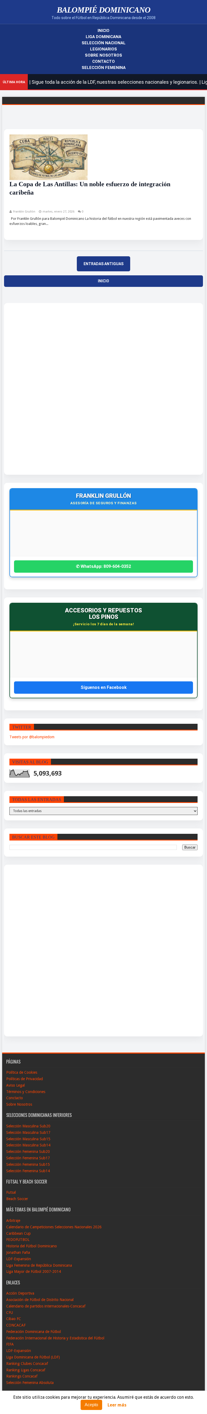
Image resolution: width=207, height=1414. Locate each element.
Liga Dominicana (103, 36)
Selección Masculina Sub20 (28, 1126)
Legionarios (103, 49)
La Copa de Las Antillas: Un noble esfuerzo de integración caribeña (89, 188)
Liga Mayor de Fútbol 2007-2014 (33, 1271)
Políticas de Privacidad (24, 1079)
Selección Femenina (104, 67)
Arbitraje (13, 1220)
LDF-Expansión (18, 1259)
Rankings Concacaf (21, 1376)
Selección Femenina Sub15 (28, 1164)
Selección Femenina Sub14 (28, 1171)
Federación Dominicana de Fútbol (33, 1331)
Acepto (91, 1404)
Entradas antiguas (103, 264)
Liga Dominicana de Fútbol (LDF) (33, 1357)
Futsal (11, 1192)
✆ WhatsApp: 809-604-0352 (103, 566)
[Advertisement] (29, 388)
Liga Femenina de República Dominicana (39, 1265)
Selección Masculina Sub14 (28, 1145)
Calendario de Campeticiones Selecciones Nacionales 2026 (54, 1227)
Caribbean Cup (18, 1233)
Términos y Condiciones (25, 1092)
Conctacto (14, 1098)
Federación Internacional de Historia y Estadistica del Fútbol (55, 1338)
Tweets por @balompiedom (31, 737)
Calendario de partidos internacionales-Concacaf (45, 1306)
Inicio (103, 30)
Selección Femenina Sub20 (28, 1151)
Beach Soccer (17, 1199)
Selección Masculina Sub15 (28, 1139)
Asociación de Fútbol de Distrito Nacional (40, 1300)
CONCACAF (16, 1325)
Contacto (103, 61)
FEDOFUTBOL (17, 1239)
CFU (9, 1312)
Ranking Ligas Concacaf (25, 1370)
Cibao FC (13, 1319)
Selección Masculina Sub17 (28, 1132)
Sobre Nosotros (103, 55)
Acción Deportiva (20, 1293)
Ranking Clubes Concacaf (27, 1363)
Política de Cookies (21, 1072)
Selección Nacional (104, 43)
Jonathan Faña (18, 1252)
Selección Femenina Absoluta (30, 1382)
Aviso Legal (15, 1085)
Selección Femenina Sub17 (28, 1158)
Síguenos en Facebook (104, 687)
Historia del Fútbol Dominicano (31, 1246)
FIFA (10, 1344)
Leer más (117, 1405)
